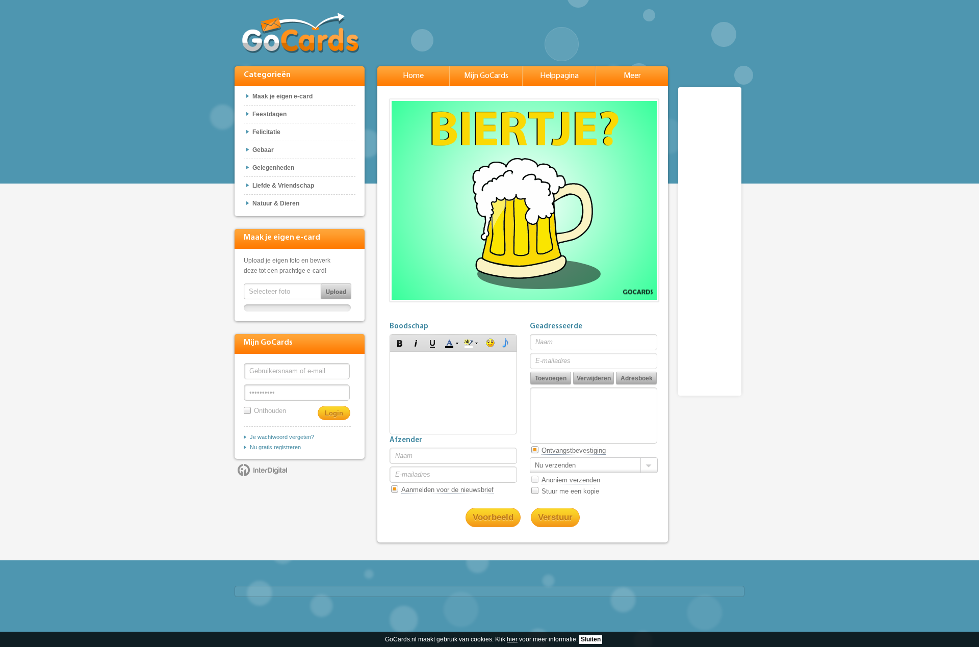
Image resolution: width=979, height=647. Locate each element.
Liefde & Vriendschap (283, 185)
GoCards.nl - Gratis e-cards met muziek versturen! (300, 33)
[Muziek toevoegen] (505, 343)
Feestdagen (269, 114)
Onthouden (270, 411)
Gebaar (263, 149)
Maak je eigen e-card (282, 96)
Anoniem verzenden (571, 480)
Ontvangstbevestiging (574, 450)
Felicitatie (266, 132)
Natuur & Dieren (275, 203)
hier (512, 639)
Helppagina (559, 76)
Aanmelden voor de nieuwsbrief (447, 490)
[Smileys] (490, 343)
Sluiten (591, 639)
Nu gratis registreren (275, 447)
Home (413, 76)
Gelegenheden (273, 167)
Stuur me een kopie (570, 491)
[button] (399, 343)
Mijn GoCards (486, 76)
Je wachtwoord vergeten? (282, 437)
